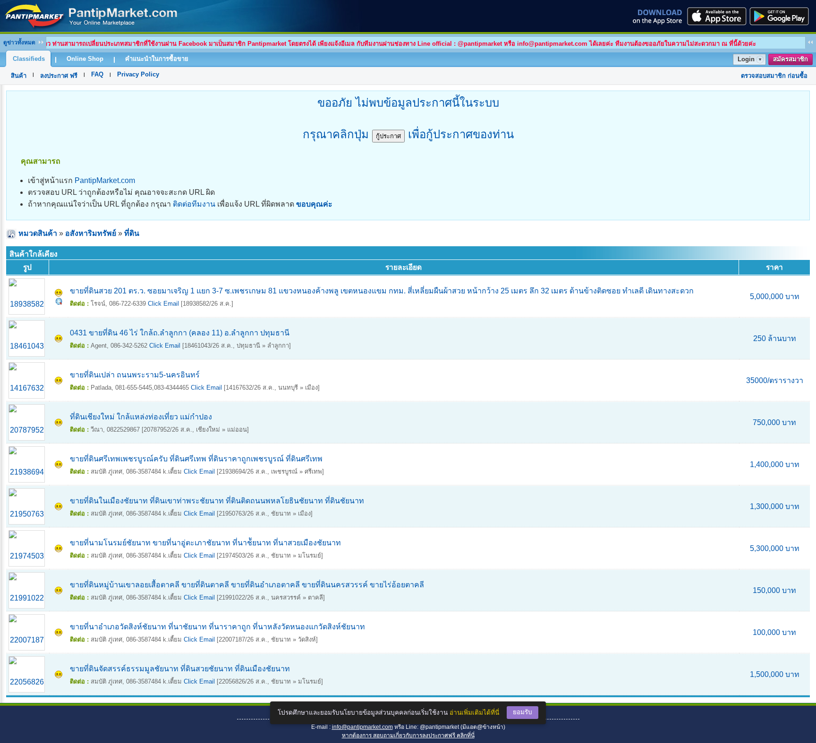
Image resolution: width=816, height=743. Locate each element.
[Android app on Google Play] (782, 16)
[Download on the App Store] (716, 16)
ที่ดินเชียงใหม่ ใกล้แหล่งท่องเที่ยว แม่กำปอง (141, 417)
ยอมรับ (522, 712)
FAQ (97, 74)
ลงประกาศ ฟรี (58, 75)
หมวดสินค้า (37, 233)
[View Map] (58, 302)
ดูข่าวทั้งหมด (19, 42)
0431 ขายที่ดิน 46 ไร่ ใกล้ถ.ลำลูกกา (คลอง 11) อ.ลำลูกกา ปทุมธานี (179, 333)
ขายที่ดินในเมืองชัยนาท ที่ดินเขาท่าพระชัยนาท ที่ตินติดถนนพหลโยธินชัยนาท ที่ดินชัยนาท (217, 501)
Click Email (163, 303)
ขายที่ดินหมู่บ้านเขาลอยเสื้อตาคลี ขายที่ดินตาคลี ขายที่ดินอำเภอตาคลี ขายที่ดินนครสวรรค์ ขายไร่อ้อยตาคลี (247, 585)
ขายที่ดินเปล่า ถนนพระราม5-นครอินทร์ (135, 375)
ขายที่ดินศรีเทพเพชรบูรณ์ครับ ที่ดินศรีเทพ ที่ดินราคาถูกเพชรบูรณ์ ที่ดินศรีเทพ (196, 459)
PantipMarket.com (105, 180)
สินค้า (18, 75)
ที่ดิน (131, 233)
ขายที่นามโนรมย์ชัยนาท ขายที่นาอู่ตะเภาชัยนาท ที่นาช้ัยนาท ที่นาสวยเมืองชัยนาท (205, 543)
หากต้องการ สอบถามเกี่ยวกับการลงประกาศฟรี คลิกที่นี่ (408, 735)
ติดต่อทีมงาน (194, 204)
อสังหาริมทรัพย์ (90, 233)
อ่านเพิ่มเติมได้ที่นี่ (474, 712)
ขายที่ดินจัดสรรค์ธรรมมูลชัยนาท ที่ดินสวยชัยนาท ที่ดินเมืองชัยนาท (180, 669)
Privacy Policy (138, 74)
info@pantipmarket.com (362, 727)
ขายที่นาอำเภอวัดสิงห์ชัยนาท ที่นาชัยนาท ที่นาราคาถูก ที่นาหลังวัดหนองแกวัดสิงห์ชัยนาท (217, 627)
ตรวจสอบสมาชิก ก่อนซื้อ (774, 75)
